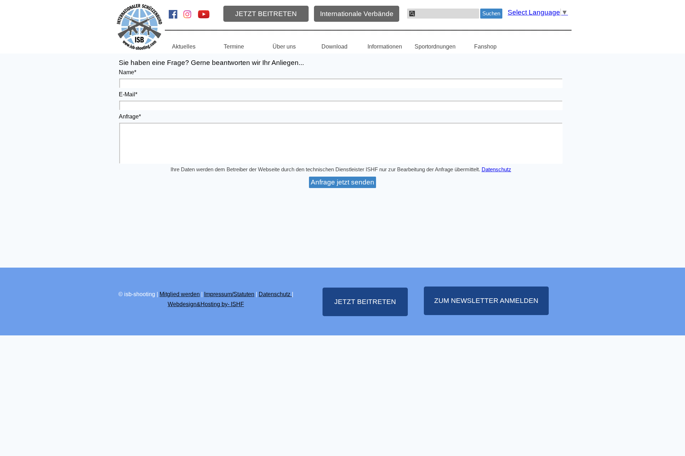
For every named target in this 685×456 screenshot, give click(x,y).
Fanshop (485, 47)
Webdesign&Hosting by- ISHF (206, 304)
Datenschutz (496, 169)
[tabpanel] (206, 299)
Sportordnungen (435, 47)
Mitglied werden (179, 294)
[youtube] (204, 14)
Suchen (491, 13)
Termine (234, 47)
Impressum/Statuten (229, 294)
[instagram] (187, 14)
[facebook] (173, 14)
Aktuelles (184, 47)
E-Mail (128, 94)
